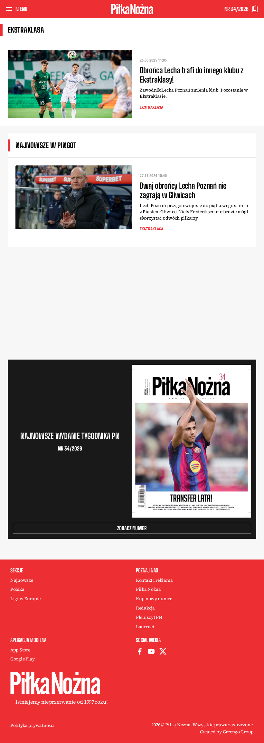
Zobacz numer (132, 528)
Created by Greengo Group (227, 731)
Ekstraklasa (151, 107)
